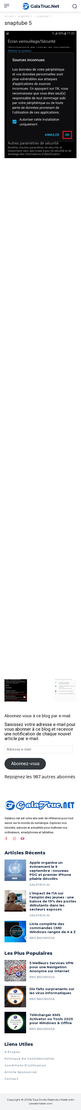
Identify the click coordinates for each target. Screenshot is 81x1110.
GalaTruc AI (39, 884)
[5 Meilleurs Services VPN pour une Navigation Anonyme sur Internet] (15, 970)
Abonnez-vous (25, 763)
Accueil (9, 16)
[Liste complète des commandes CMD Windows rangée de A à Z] (15, 931)
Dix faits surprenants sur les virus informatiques (51, 991)
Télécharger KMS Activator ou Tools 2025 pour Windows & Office (51, 1019)
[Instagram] (14, 838)
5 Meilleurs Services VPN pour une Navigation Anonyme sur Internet (51, 967)
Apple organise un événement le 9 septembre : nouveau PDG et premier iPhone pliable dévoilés (50, 870)
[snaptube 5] (40, 156)
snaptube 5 (25, 16)
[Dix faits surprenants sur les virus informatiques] (15, 996)
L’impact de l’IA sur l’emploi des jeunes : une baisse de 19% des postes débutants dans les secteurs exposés (52, 901)
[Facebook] (6, 838)
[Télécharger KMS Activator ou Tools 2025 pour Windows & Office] (15, 1022)
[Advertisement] (40, 201)
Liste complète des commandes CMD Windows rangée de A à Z (52, 928)
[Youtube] (22, 838)
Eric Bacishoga (42, 938)
